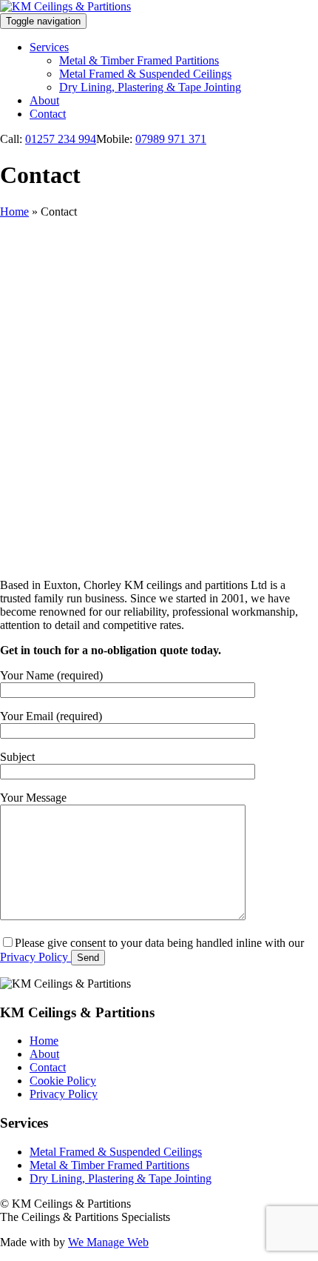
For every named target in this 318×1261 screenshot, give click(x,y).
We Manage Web (108, 1242)
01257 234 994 (60, 139)
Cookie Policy (63, 1080)
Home (14, 211)
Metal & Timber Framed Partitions (139, 60)
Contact (48, 113)
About (44, 100)
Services (49, 47)
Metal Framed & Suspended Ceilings (145, 73)
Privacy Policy (34, 957)
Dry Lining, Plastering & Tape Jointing (150, 87)
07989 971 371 (170, 139)
